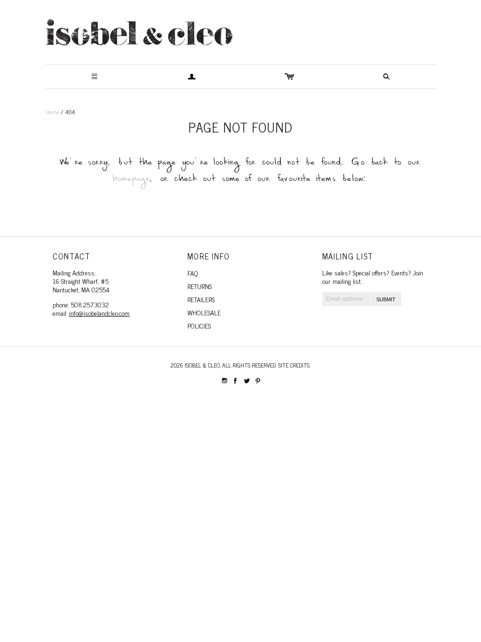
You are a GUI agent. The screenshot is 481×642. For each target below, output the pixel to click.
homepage (131, 181)
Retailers (201, 299)
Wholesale (204, 312)
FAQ (192, 272)
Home (52, 112)
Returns (199, 286)
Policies (199, 325)
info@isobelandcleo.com (99, 312)
